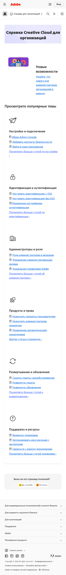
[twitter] (17, 556)
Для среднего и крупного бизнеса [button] (21, 512)
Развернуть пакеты (23, 382)
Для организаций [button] (13, 519)
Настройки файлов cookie (36, 565)
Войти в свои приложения (27, 146)
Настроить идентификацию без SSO (33, 198)
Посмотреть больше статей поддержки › (32, 453)
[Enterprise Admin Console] (62, 13)
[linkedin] (22, 556)
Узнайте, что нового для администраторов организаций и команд (46, 85)
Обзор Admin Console (24, 137)
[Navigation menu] (4, 4)
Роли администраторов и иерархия (33, 255)
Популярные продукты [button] (16, 540)
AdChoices (46, 570)
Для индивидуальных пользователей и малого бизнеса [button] (31, 505)
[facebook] (6, 556)
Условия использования (14, 565)
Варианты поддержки (25, 435)
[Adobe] (15, 4)
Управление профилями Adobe (30, 269)
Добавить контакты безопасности (32, 142)
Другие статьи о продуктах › (25, 339)
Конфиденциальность (43, 561)
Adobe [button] (8, 533)
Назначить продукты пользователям (33, 316)
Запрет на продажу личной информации (21, 570)
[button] (50, 4)
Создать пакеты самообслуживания (33, 378)
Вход (58, 4)
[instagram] (11, 556)
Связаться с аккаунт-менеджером (32, 449)
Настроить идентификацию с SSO (32, 193)
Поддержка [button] (10, 526)
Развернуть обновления (26, 387)
